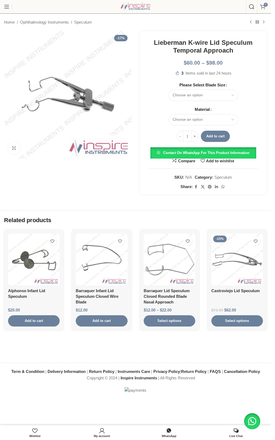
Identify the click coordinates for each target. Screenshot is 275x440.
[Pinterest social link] (209, 186)
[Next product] (263, 22)
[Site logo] (136, 6)
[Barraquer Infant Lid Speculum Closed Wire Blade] (101, 259)
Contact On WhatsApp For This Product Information (206, 153)
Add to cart (215, 136)
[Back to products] (257, 22)
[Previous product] (251, 22)
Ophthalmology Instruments (44, 22)
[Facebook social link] (196, 186)
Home (9, 22)
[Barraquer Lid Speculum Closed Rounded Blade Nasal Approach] (169, 259)
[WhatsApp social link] (223, 186)
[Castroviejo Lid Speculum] (237, 259)
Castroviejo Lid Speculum (235, 290)
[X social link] (202, 186)
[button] (203, 152)
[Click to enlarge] (14, 148)
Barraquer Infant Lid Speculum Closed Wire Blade (97, 296)
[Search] (251, 6)
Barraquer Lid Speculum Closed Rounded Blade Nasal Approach (167, 296)
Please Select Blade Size (202, 85)
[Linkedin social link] (216, 186)
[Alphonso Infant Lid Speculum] (34, 259)
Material (202, 109)
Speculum (83, 22)
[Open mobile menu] (6, 6)
